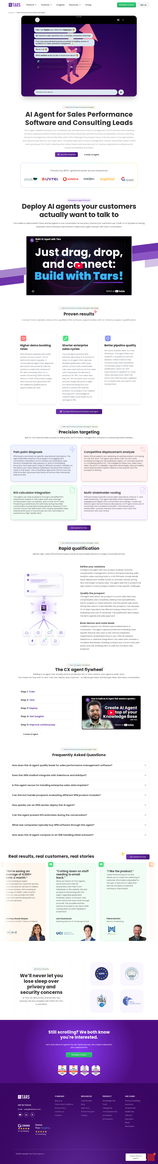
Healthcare (129, 1112)
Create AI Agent (91, 154)
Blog (83, 1104)
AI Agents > (12, 13)
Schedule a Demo (126, 5)
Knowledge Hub (109, 1101)
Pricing (88, 5)
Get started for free (79, 528)
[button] (31, 5)
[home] (14, 5)
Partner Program (88, 1112)
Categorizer (107, 1108)
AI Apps (84, 1115)
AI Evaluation (108, 1119)
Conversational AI (110, 1112)
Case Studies (86, 1101)
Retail (127, 1123)
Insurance (129, 1104)
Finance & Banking (132, 1101)
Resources (73, 5)
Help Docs (85, 1108)
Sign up (143, 5)
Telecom (128, 1115)
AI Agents (60, 5)
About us (58, 1101)
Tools (105, 1104)
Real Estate (129, 1126)
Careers (58, 1115)
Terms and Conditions (64, 1104)
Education (129, 1119)
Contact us (59, 1112)
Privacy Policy (60, 1108)
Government (130, 1108)
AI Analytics (107, 1115)
